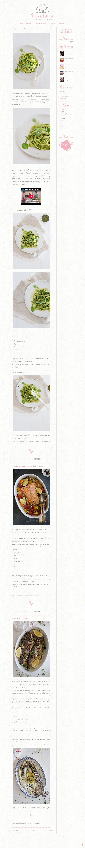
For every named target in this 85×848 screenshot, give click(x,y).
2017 (61, 111)
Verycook (61, 94)
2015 (61, 122)
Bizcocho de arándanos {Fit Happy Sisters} (69, 79)
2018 (61, 109)
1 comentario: (29, 823)
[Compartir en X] (37, 459)
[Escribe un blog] (35, 459)
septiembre (63, 113)
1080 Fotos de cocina (64, 96)
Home (21, 24)
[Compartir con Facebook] (38, 459)
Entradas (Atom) (20, 832)
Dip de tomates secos (69, 71)
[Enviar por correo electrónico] (34, 459)
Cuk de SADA (62, 91)
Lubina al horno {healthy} (20, 618)
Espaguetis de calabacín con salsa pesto (25, 29)
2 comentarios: (29, 459)
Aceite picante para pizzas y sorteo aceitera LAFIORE (68, 53)
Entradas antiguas (51, 830)
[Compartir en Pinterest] (39, 459)
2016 (61, 120)
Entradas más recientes (16, 830)
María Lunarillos (63, 98)
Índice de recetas (40, 24)
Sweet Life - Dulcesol (64, 93)
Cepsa (44, 169)
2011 (61, 130)
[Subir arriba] (82, 845)
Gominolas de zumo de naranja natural (68, 65)
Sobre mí (29, 24)
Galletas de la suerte (69, 58)
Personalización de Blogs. (46, 839)
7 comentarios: (29, 611)
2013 (61, 126)
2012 (61, 128)
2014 (61, 124)
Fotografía (61, 24)
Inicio (34, 830)
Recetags (61, 99)
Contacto (52, 24)
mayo (62, 118)
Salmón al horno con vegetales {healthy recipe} (27, 466)
